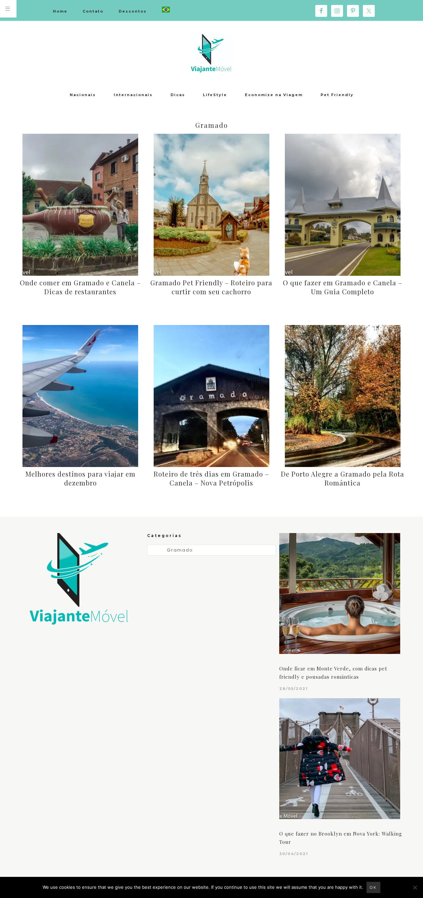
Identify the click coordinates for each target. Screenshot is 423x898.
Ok (373, 887)
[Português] (165, 10)
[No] (414, 887)
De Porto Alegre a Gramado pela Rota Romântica (342, 478)
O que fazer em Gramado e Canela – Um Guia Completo (342, 287)
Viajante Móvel (211, 53)
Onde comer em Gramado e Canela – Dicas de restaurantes (80, 287)
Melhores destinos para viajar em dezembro (80, 478)
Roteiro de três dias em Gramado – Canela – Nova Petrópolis (211, 478)
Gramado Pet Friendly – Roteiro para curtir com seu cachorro (211, 287)
